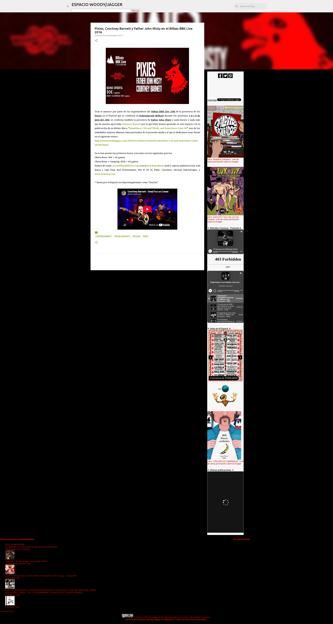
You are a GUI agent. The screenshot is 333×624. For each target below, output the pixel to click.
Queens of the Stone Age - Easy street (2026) (26, 561)
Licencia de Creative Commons (196, 617)
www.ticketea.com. (105, 174)
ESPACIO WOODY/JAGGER (97, 4)
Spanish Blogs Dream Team (18, 563)
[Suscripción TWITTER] (225, 77)
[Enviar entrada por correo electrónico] (96, 233)
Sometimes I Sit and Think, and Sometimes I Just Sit (158, 128)
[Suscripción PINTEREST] (230, 77)
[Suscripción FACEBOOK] (220, 77)
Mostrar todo (7, 611)
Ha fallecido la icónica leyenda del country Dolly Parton (31, 547)
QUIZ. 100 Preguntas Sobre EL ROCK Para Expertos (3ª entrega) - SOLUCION (40, 576)
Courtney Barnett (104, 236)
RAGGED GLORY (12, 595)
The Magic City (12, 607)
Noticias (136, 236)
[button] (96, 41)
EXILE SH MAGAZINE (15, 544)
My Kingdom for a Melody (17, 549)
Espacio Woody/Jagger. (147, 617)
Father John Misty (122, 236)
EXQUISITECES (12, 578)
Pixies (145, 236)
